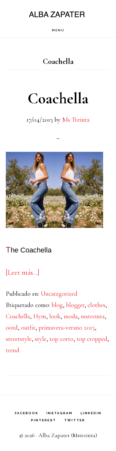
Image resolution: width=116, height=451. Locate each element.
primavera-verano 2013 (67, 328)
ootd (12, 328)
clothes (96, 305)
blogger (75, 305)
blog (57, 305)
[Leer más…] (22, 272)
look (55, 316)
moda (71, 316)
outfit (28, 328)
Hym (39, 316)
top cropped (92, 339)
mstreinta (93, 316)
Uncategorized (59, 294)
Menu (58, 30)
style (40, 339)
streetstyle (19, 339)
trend (12, 350)
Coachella (58, 98)
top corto (61, 339)
